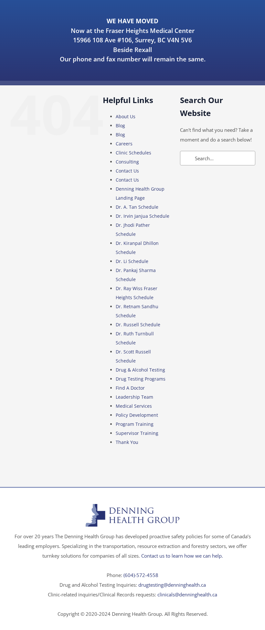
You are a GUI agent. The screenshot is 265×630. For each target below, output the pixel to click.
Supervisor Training (137, 433)
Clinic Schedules (133, 153)
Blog (120, 125)
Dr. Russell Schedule (138, 324)
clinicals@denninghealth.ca (187, 594)
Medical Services (134, 406)
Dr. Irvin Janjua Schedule (142, 216)
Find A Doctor (130, 388)
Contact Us (127, 171)
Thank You (127, 442)
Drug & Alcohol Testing (140, 370)
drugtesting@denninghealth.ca (172, 585)
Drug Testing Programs (140, 379)
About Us (125, 116)
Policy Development (137, 415)
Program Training (135, 424)
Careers (124, 144)
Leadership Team (134, 397)
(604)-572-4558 (140, 575)
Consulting (127, 162)
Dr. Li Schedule (132, 261)
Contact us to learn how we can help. (182, 555)
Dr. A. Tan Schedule (137, 207)
